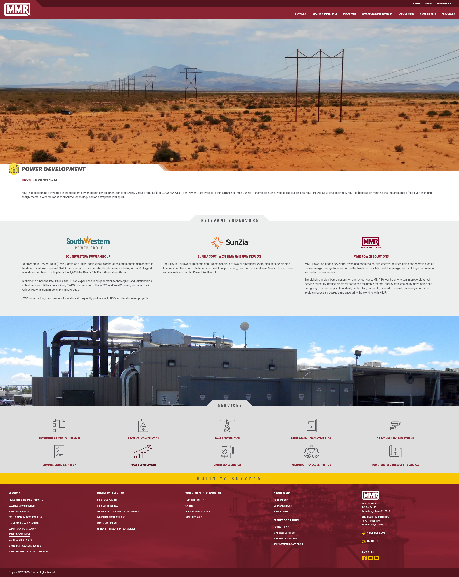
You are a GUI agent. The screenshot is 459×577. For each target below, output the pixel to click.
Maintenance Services (20, 540)
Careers (417, 3)
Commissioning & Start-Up (22, 528)
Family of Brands (286, 520)
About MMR (282, 493)
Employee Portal (446, 3)
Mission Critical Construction (25, 545)
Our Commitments (283, 505)
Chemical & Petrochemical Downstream (118, 511)
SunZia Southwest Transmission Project (229, 256)
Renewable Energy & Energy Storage (116, 528)
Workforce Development (203, 493)
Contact (429, 3)
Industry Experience (111, 493)
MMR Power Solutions (371, 256)
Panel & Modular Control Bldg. (25, 517)
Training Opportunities (197, 511)
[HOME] (17, 9)
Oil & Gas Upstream (107, 500)
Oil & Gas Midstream (107, 505)
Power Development (19, 534)
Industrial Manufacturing (111, 517)
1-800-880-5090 (375, 533)
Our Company (281, 500)
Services (26, 180)
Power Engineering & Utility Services (28, 551)
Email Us (372, 541)
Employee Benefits (194, 500)
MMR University (193, 517)
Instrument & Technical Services (26, 500)
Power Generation (107, 522)
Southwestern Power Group (88, 256)
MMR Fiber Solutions (284, 532)
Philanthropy (281, 511)
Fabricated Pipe (282, 527)
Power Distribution (19, 511)
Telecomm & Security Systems (24, 522)
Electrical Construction (22, 505)
